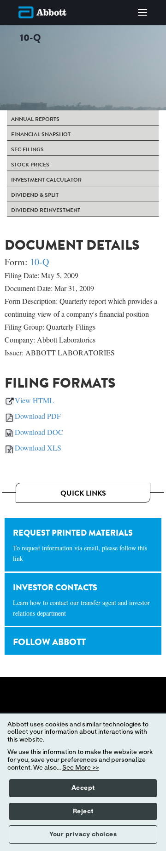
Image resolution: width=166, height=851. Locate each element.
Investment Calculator (46, 180)
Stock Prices (30, 164)
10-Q (39, 262)
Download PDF (38, 416)
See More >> (80, 768)
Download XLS (38, 447)
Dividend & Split (35, 195)
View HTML (34, 400)
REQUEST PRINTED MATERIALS (80, 545)
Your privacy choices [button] (83, 834)
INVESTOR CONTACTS (81, 599)
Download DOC (39, 432)
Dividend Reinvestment (45, 210)
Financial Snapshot (41, 134)
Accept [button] (83, 788)
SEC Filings (27, 149)
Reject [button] (83, 811)
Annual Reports (35, 119)
